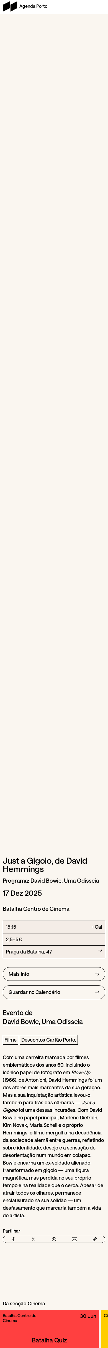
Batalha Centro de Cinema (19, 1318)
